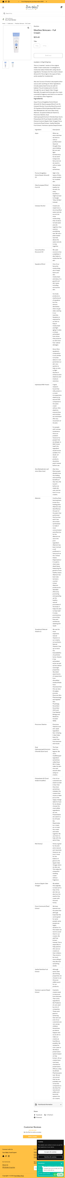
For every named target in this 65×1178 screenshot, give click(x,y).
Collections (10, 23)
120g (36, 46)
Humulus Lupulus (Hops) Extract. (52, 125)
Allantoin (36, 112)
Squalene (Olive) (41, 108)
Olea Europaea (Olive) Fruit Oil (51, 104)
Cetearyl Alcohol (39, 106)
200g (44, 46)
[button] (61, 7)
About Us (5, 1165)
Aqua (35, 102)
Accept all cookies (50, 1152)
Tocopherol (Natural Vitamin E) (49, 112)
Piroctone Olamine (39, 115)
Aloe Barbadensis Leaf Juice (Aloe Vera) (46, 110)
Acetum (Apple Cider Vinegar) (48, 121)
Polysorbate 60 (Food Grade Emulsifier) (46, 119)
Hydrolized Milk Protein (53, 108)
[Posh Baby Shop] (32, 7)
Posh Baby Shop (19, 1176)
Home (3, 23)
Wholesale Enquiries (8, 1167)
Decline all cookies (50, 1157)
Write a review (32, 1136)
